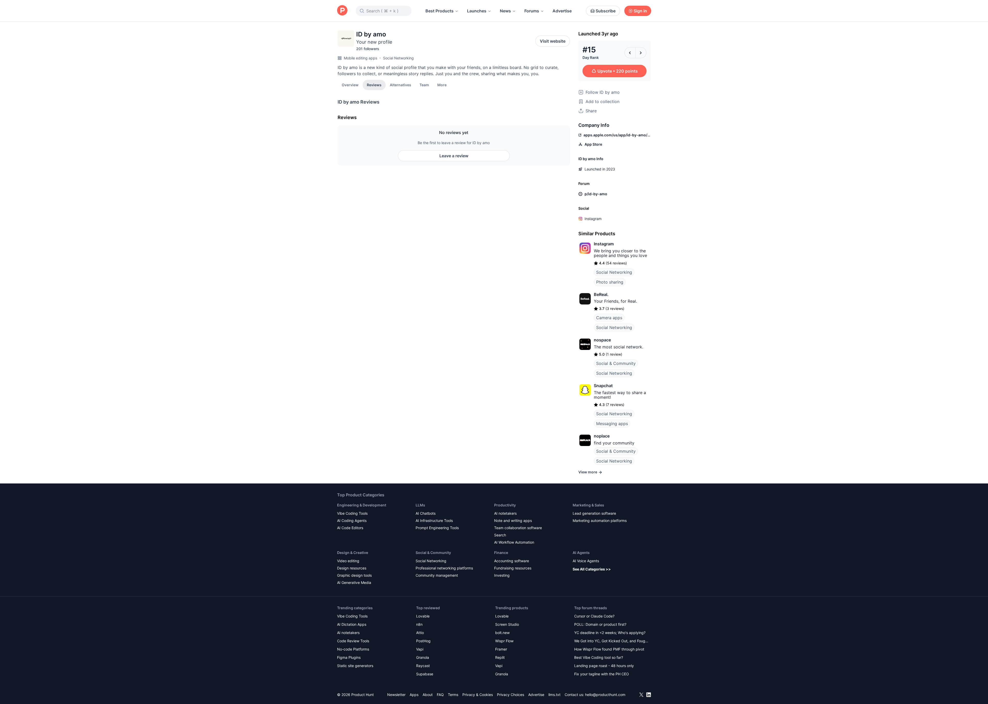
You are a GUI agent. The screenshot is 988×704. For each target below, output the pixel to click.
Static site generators (355, 665)
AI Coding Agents (352, 520)
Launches (476, 10)
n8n (419, 624)
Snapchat (603, 385)
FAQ (440, 694)
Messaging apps (612, 423)
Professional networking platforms (444, 568)
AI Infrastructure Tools (434, 520)
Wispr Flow (504, 641)
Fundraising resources (512, 568)
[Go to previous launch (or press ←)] (630, 53)
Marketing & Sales (588, 505)
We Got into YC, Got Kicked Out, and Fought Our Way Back (611, 641)
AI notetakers (505, 513)
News (505, 10)
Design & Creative (352, 552)
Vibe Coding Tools (352, 513)
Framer (501, 649)
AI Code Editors (350, 528)
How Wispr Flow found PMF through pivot (609, 649)
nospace (602, 339)
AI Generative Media (354, 582)
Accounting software (511, 561)
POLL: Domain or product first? (600, 624)
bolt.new (502, 632)
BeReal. (601, 294)
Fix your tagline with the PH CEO (601, 674)
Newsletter (396, 694)
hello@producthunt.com (605, 694)
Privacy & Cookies (477, 694)
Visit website (552, 41)
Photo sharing (609, 282)
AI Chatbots (425, 513)
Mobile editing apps (360, 58)
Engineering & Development (361, 505)
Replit (500, 657)
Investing (502, 575)
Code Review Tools (353, 641)
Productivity (505, 505)
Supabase (424, 674)
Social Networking (398, 58)
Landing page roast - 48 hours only (604, 665)
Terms (453, 694)
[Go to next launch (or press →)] (641, 53)
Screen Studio (507, 624)
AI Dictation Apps (351, 624)
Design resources (351, 568)
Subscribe (606, 10)
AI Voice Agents (586, 561)
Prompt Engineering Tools (437, 528)
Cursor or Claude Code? (594, 616)
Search (500, 535)
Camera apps (609, 317)
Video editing (348, 561)
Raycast (423, 665)
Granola (422, 657)
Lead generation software (594, 513)
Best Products (439, 10)
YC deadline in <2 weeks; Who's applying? (609, 632)
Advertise (562, 10)
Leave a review (453, 155)
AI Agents (581, 552)
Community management (437, 575)
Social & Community (616, 363)
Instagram (593, 218)
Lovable (423, 616)
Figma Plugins (349, 657)
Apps (414, 694)
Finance (501, 552)
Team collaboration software (518, 528)
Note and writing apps (513, 520)
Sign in (640, 10)
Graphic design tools (354, 575)
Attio (420, 632)
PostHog (423, 641)
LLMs (420, 505)
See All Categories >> (592, 569)
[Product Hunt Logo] (342, 10)
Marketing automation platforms (600, 520)
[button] (442, 84)
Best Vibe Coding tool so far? (598, 657)
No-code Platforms (353, 649)
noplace (602, 436)
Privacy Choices (510, 694)
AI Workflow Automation (514, 542)
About (428, 694)
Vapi (419, 649)
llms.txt (554, 694)
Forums (531, 10)
